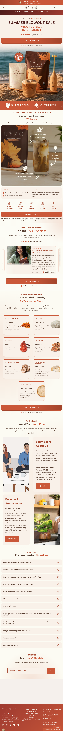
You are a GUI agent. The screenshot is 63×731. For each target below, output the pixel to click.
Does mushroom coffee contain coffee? (17, 591)
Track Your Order (31, 715)
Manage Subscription (31, 713)
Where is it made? (10, 606)
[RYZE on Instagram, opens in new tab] (7, 725)
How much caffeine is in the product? (17, 562)
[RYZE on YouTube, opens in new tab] (14, 725)
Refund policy (47, 711)
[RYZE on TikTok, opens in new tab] (10, 725)
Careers (31, 717)
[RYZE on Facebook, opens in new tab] (3, 725)
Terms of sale (57, 709)
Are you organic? (9, 638)
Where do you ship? (10, 599)
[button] (4, 7)
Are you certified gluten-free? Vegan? (17, 630)
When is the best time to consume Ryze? (18, 584)
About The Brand (31, 709)
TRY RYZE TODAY (30, 281)
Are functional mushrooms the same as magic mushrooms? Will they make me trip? (28, 622)
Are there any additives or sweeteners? (18, 570)
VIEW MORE (43, 486)
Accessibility (47, 718)
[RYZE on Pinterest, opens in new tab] (18, 725)
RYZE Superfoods (53, 722)
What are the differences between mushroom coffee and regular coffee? (27, 614)
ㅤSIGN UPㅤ (51, 671)
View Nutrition (31, 214)
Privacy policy (47, 709)
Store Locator (31, 711)
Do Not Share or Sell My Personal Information (50, 715)
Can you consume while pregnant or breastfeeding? (22, 577)
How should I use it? (10, 645)
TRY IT (57, 727)
